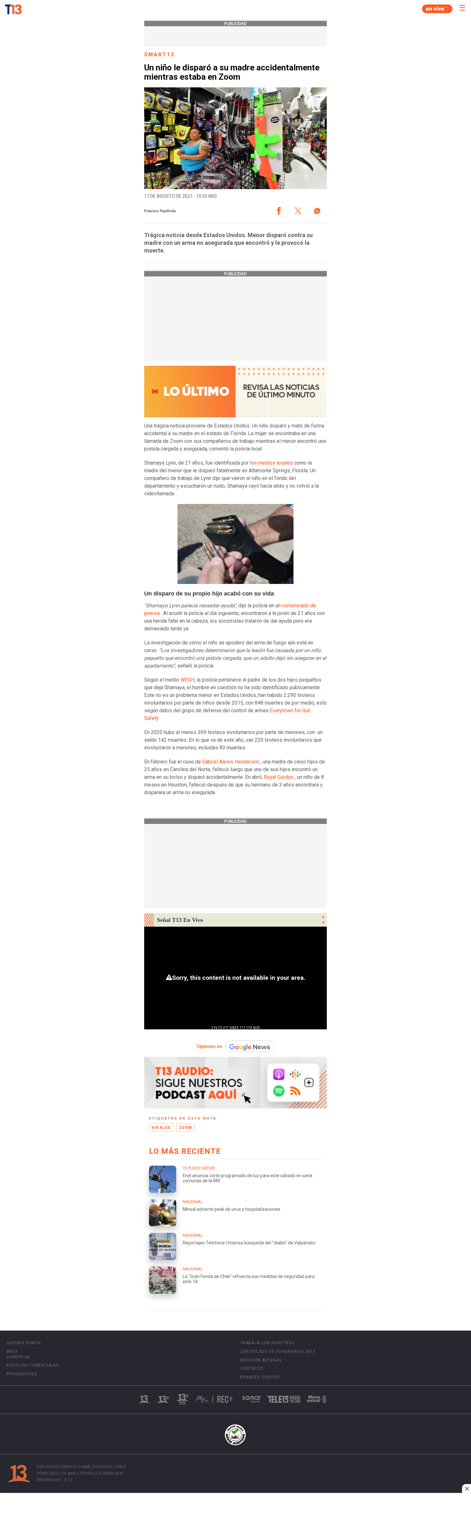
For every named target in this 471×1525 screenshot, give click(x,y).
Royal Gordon (278, 777)
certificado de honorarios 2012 (277, 1351)
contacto (251, 1368)
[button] (278, 211)
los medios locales (271, 463)
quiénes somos (23, 1343)
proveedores (21, 1374)
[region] (235, 1509)
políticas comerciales (32, 1365)
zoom (185, 1127)
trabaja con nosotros (267, 1343)
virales (161, 1127)
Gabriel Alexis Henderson (230, 762)
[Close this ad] (466, 1488)
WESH (187, 680)
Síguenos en (209, 1046)
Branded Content (260, 1377)
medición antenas (260, 1360)
